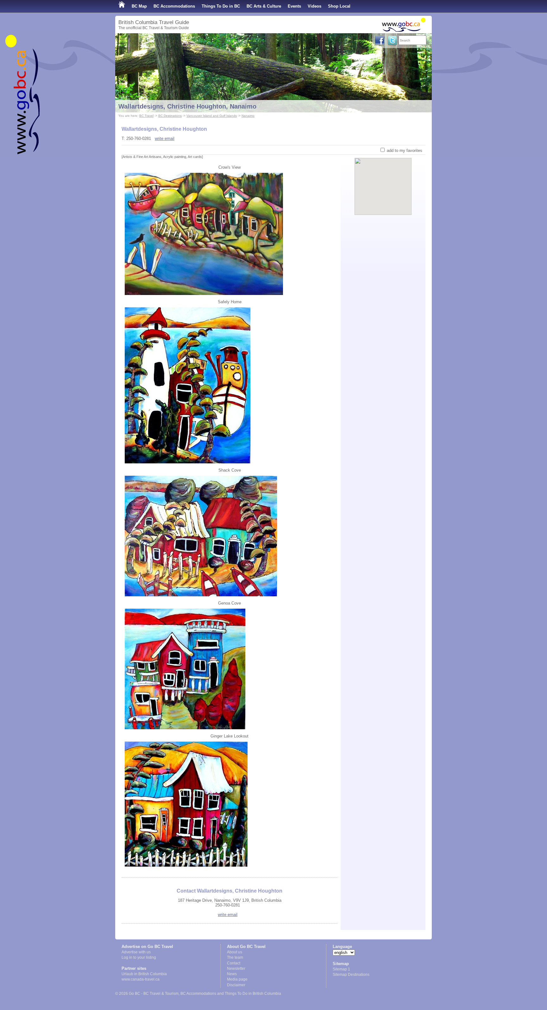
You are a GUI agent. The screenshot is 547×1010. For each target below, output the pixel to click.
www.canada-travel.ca (141, 979)
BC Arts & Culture (264, 6)
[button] (383, 181)
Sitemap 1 (341, 969)
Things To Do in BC (221, 6)
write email (164, 138)
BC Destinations (170, 115)
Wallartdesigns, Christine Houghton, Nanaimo (187, 106)
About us (234, 952)
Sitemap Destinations (351, 974)
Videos (314, 6)
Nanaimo (248, 115)
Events (294, 6)
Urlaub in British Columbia (144, 974)
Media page (237, 979)
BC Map (139, 6)
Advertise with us (136, 952)
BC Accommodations (174, 6)
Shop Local (339, 6)
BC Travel (146, 115)
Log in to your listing (139, 957)
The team (235, 957)
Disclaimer (236, 985)
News (232, 974)
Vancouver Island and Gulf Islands (211, 115)
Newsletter (236, 968)
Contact (233, 963)
